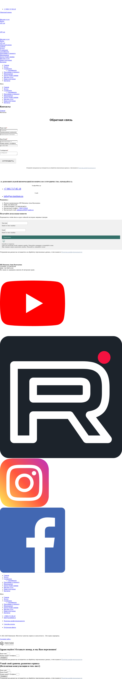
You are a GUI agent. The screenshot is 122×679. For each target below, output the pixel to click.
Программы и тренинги (11, 72)
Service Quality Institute (11, 75)
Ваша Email (4, 672)
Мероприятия (8, 74)
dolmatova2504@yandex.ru (25, 210)
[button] (6, 12)
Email (4, 230)
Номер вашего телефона (8, 655)
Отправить (8, 161)
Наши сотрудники (10, 79)
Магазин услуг (8, 77)
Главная (6, 65)
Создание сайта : (5, 639)
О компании (8, 68)
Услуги (6, 67)
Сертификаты (12, 70)
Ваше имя (3, 653)
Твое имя (5, 223)
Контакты (7, 80)
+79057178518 (23, 208)
